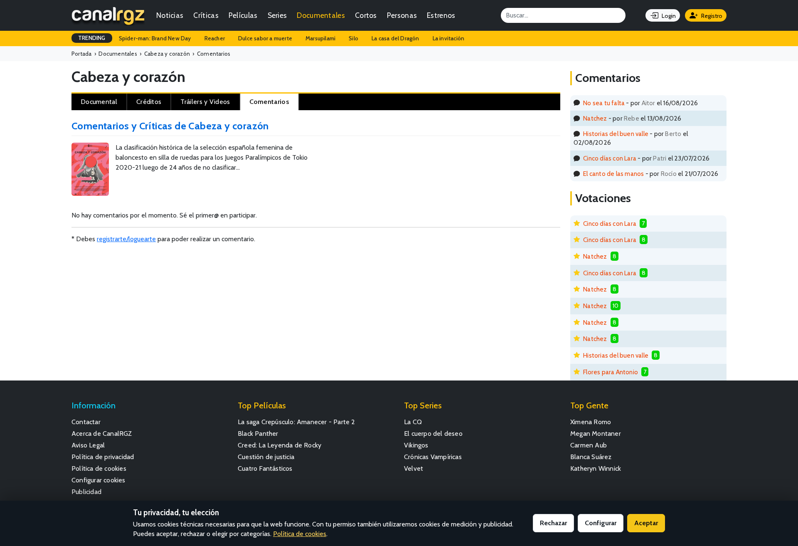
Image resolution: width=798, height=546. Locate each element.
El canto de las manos (613, 174)
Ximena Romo (590, 422)
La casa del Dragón (395, 38)
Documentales (321, 15)
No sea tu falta (604, 103)
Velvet (413, 468)
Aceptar (646, 523)
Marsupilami (320, 38)
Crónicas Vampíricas (433, 457)
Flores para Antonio (610, 372)
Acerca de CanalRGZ (101, 433)
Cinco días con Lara (609, 158)
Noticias (169, 15)
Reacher (214, 38)
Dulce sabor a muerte (265, 38)
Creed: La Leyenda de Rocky (279, 445)
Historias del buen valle (615, 134)
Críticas (205, 15)
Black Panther (258, 433)
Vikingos (416, 445)
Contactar (86, 422)
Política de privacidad (102, 457)
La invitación (449, 38)
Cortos (366, 15)
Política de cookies (98, 468)
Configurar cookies (98, 480)
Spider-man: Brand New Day (155, 38)
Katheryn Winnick (595, 468)
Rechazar (553, 523)
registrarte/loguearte (126, 239)
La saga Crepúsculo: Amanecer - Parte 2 (296, 422)
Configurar (600, 523)
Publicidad (86, 492)
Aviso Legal (88, 445)
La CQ (413, 422)
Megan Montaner (595, 433)
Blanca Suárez (591, 457)
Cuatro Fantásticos (265, 468)
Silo (353, 38)
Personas (402, 15)
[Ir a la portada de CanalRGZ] (108, 15)
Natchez (595, 118)
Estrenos (441, 15)
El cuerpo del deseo (433, 433)
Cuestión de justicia (266, 457)
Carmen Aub (588, 445)
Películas (243, 15)
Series (277, 15)
